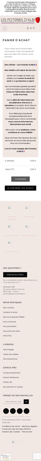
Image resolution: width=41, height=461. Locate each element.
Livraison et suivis (10, 312)
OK (26, 401)
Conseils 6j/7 (29, 217)
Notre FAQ (7, 336)
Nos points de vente (11, 331)
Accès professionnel (11, 373)
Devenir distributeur (11, 377)
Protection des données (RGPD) (16, 429)
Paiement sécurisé (12, 235)
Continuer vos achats (21, 188)
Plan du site (27, 431)
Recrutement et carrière (13, 387)
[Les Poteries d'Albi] (20, 20)
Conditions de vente (11, 426)
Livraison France (11, 251)
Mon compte (8, 308)
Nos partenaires (9, 326)
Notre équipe (8, 349)
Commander (20, 179)
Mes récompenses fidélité (13, 317)
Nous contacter (9, 322)
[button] (35, 447)
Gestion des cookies (11, 431)
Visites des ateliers (11, 354)
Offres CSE (7, 382)
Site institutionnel (10, 359)
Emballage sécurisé (29, 235)
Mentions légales (29, 426)
